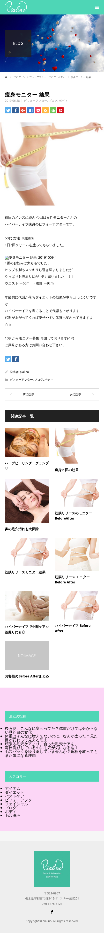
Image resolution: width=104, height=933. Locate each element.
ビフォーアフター (35, 101)
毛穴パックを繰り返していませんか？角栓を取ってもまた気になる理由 (51, 753)
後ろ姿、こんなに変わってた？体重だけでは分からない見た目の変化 (51, 730)
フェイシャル (16, 803)
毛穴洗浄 (12, 815)
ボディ (63, 101)
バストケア (14, 796)
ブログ (53, 101)
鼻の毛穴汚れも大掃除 (22, 529)
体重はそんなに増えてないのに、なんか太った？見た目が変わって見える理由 (51, 738)
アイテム (12, 788)
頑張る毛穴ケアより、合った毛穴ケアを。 (41, 743)
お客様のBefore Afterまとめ (27, 676)
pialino (24, 372)
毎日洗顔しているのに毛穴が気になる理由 (41, 747)
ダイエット (14, 792)
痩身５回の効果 (67, 469)
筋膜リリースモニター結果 (25, 572)
